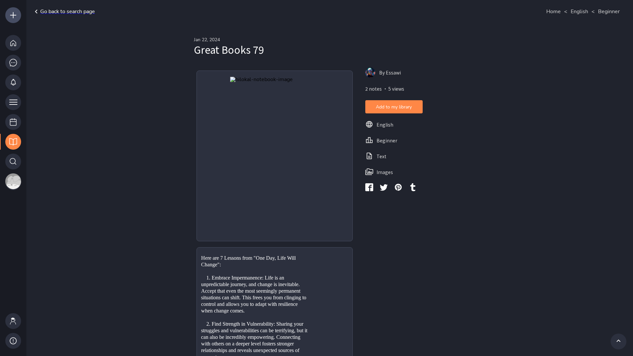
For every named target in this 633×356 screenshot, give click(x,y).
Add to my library (394, 107)
